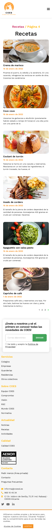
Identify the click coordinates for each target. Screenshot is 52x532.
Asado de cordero (13, 202)
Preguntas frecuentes (11, 482)
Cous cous (9, 111)
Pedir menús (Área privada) (14, 473)
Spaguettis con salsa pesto (18, 247)
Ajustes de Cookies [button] (12, 526)
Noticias (5, 425)
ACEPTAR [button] (28, 526)
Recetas (18, 26)
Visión (4, 400)
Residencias (7, 375)
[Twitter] (2, 504)
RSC (3, 404)
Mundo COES (7, 408)
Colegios (5, 362)
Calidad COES (8, 446)
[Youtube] (8, 504)
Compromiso (7, 395)
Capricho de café (12, 293)
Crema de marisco (13, 65)
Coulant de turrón (13, 156)
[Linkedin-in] (13, 504)
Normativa (6, 413)
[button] (48, 8)
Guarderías (6, 370)
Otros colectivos (9, 379)
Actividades (6, 434)
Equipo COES (7, 391)
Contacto (5, 477)
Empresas (6, 366)
